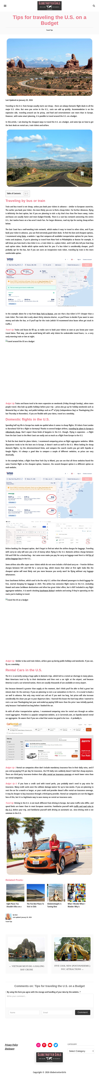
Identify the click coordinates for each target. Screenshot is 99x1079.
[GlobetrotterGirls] (49, 5)
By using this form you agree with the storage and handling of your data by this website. (44, 992)
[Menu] (5, 5)
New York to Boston (45, 313)
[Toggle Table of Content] (24, 194)
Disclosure (9, 1048)
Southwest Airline (47, 590)
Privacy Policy (11, 1044)
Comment (83, 1012)
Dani (16, 915)
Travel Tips (49, 30)
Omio (24, 236)
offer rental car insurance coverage (57, 774)
